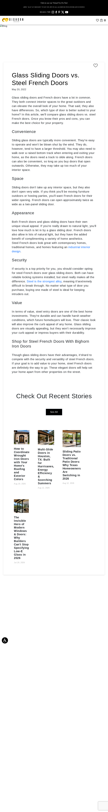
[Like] (55, 65)
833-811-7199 (45, 12)
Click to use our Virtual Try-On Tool (54, 3)
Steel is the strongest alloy (44, 281)
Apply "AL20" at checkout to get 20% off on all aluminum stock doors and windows (54, 7)
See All (54, 412)
